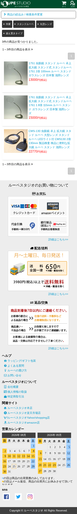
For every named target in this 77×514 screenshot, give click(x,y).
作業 (8, 24)
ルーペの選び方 (17, 370)
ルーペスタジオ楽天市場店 (24, 412)
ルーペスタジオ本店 (20, 408)
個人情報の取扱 (17, 391)
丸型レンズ (46, 24)
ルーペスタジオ (33, 510)
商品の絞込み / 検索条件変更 (25, 14)
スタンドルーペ (25, 24)
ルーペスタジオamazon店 (24, 422)
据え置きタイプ (14, 33)
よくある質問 (16, 365)
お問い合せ (14, 375)
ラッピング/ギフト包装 (22, 360)
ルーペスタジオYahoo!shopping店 (29, 417)
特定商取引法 (16, 396)
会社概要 (13, 386)
